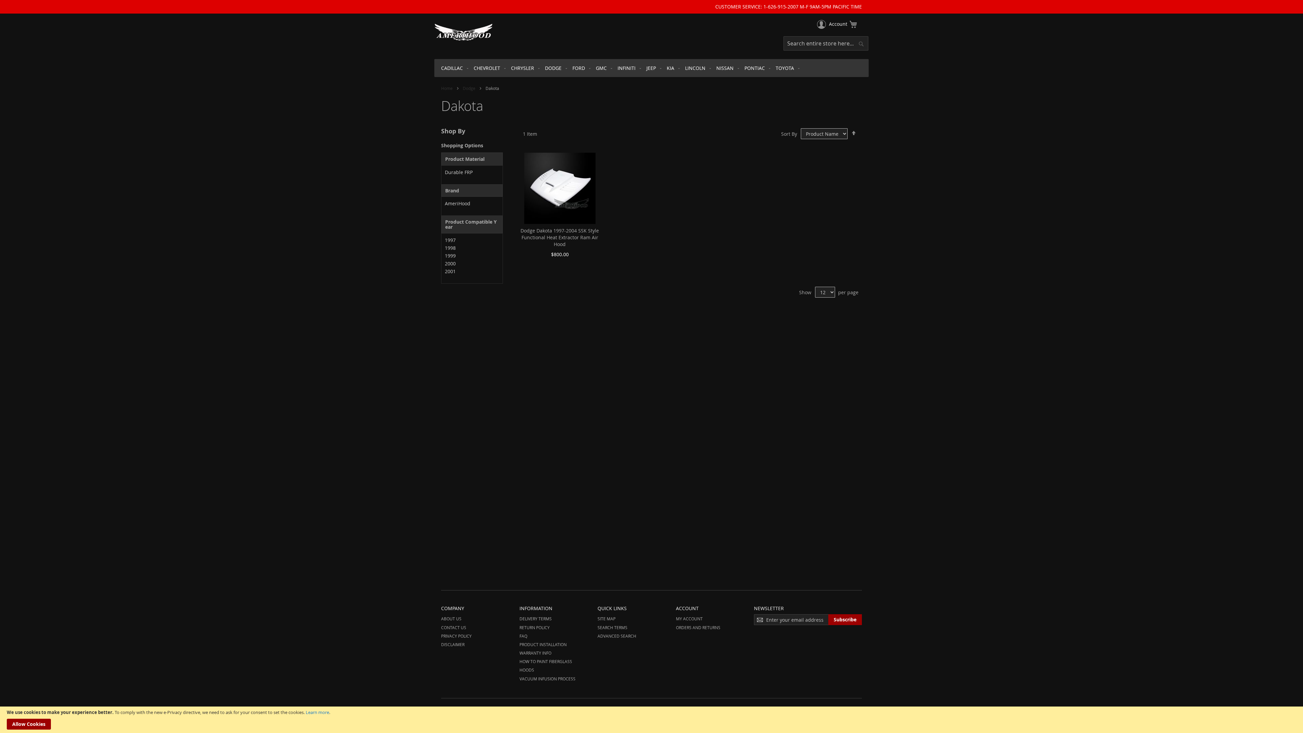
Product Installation (543, 644)
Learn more (317, 712)
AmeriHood (457, 203)
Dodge (469, 88)
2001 (450, 271)
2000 (450, 263)
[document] (651, 720)
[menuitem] (453, 68)
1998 (450, 248)
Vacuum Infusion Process (547, 678)
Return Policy (535, 627)
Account (838, 24)
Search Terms (612, 627)
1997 (450, 240)
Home (447, 88)
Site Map (607, 618)
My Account (689, 618)
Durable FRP (459, 172)
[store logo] (463, 32)
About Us (451, 618)
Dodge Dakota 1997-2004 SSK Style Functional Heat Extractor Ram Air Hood (560, 237)
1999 (450, 255)
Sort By (789, 134)
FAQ (523, 636)
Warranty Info (535, 653)
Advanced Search (617, 636)
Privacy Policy (456, 636)
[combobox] (825, 43)
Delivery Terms (536, 618)
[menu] (651, 68)
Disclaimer (453, 644)
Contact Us (453, 627)
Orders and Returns (698, 627)
